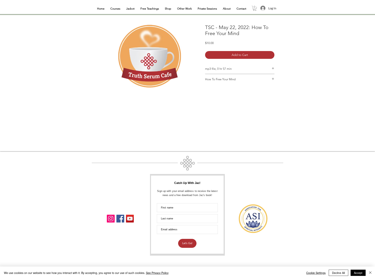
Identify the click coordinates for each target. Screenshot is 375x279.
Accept (358, 273)
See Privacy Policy (157, 273)
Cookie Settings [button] (316, 273)
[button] (255, 8)
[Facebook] (120, 218)
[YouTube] (130, 218)
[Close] (370, 273)
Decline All (338, 273)
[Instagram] (111, 218)
